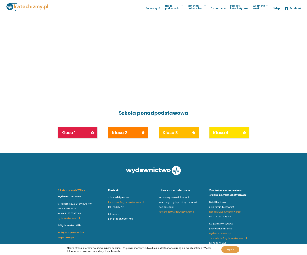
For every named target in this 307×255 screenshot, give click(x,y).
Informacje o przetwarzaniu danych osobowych (93, 251)
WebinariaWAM (259, 7)
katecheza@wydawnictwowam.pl (126, 202)
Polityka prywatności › (71, 232)
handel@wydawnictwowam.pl (225, 211)
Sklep (276, 8)
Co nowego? (153, 8)
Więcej (207, 247)
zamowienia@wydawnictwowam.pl (228, 238)
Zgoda (230, 249)
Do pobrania (218, 8)
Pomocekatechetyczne (239, 7)
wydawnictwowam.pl (220, 233)
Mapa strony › (66, 237)
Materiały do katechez (195, 7)
